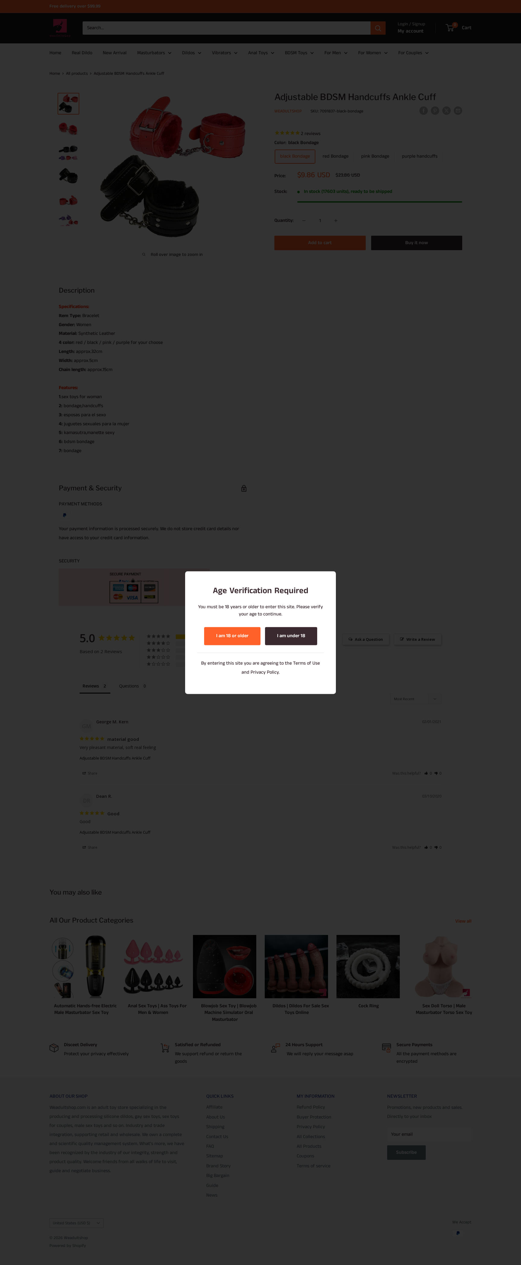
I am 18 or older (232, 635)
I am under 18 (291, 635)
